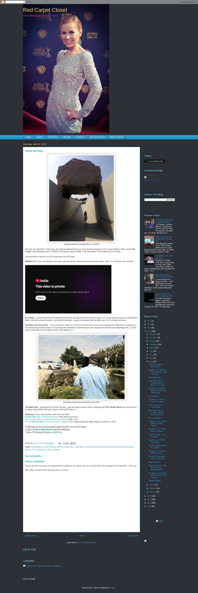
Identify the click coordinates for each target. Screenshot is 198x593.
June (151, 355)
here (111, 261)
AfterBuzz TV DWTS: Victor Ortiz (157, 441)
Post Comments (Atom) (87, 543)
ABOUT (40, 137)
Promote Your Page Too (152, 180)
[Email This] (64, 443)
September (153, 344)
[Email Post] (59, 443)
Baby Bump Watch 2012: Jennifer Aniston (164, 276)
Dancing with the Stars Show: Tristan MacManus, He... (157, 467)
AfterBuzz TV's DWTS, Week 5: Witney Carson (158, 424)
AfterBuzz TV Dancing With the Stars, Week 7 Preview (158, 372)
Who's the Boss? (53, 450)
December (153, 334)
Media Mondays (155, 377)
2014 (149, 328)
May (151, 358)
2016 (149, 321)
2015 (149, 324)
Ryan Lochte (122, 447)
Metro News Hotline (44, 429)
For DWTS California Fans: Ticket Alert (157, 458)
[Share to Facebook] (72, 443)
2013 (149, 331)
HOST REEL (53, 137)
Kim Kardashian (103, 447)
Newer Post (30, 536)
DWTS (59, 447)
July (151, 351)
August (152, 348)
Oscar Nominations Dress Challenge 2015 (164, 295)
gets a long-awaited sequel (41, 417)
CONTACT (80, 137)
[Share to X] (69, 443)
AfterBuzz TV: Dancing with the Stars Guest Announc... (158, 475)
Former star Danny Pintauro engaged (46, 422)
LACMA (113, 447)
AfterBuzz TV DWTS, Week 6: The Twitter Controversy (157, 390)
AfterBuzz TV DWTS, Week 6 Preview (157, 400)
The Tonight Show (39, 450)
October (152, 341)
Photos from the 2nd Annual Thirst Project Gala (163, 239)
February (153, 488)
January (152, 492)
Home (82, 536)
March (152, 485)
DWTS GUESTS (116, 137)
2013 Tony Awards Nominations (156, 365)
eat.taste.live (154, 396)
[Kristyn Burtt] (145, 178)
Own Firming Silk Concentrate (155, 406)
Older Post (133, 536)
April (151, 361)
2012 (149, 496)
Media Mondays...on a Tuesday (157, 436)
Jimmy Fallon (90, 447)
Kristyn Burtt (148, 175)
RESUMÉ (67, 137)
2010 (149, 503)
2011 (149, 499)
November (153, 338)
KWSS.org (57, 432)
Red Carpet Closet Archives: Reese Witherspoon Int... (157, 412)
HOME (28, 137)
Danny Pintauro (50, 447)
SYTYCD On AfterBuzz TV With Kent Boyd (164, 221)
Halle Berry (79, 447)
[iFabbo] (159, 521)
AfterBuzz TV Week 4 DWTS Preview (157, 452)
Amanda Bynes (37, 447)
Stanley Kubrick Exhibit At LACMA (158, 447)
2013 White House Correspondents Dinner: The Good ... (158, 383)
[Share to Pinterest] (74, 443)
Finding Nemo (69, 447)
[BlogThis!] (66, 443)
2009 (149, 506)
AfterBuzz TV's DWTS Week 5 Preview (157, 430)
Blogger (112, 588)
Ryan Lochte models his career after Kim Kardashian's (46, 419)
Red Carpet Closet (45, 10)
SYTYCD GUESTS (97, 137)
